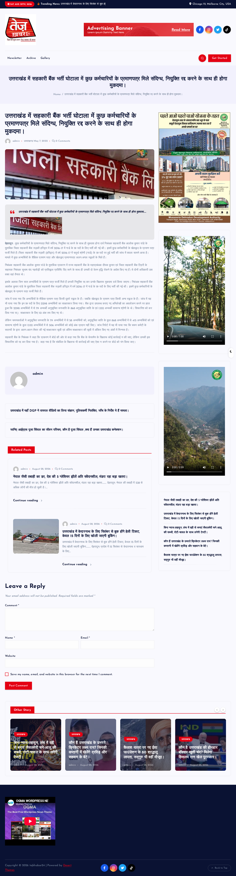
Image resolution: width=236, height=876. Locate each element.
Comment (12, 605)
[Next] (223, 709)
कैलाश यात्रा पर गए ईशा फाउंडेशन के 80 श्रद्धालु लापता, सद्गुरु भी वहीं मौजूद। (98, 752)
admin (16, 141)
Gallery (45, 58)
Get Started (219, 58)
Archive (31, 58)
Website (10, 656)
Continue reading (26, 500)
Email (85, 638)
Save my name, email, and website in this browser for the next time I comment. (61, 674)
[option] (45, 745)
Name (10, 638)
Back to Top (221, 868)
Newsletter (14, 58)
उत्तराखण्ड (28, 141)
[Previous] (217, 709)
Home (57, 94)
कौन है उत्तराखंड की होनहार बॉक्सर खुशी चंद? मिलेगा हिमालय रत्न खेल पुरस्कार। (152, 752)
